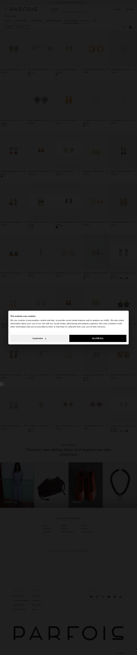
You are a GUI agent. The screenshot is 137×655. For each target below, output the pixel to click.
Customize (38, 338)
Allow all (98, 338)
